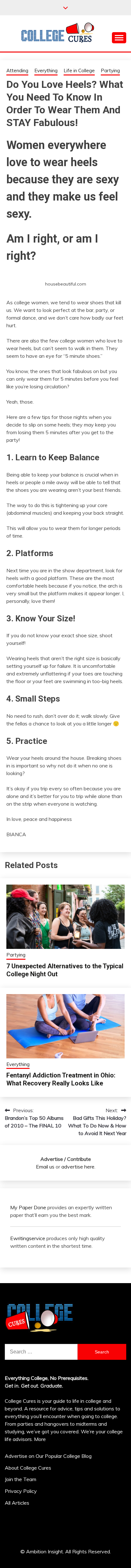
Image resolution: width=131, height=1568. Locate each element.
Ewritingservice (27, 1238)
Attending (17, 70)
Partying (110, 70)
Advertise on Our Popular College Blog (48, 1456)
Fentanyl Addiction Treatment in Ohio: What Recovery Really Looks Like (60, 1079)
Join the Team (20, 1479)
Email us (45, 1166)
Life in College (79, 70)
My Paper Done (28, 1207)
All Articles (17, 1503)
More (40, 1439)
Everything (46, 70)
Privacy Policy (21, 1491)
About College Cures (28, 1468)
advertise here (77, 1166)
